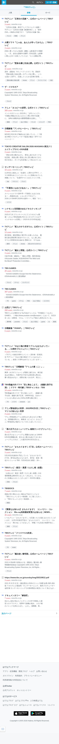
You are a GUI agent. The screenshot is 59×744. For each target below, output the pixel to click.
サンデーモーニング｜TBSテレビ (19, 167)
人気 (10, 13)
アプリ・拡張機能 (10, 671)
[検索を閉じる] (33, 2)
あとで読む (24, 122)
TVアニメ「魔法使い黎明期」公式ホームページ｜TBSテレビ (29, 555)
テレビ (9, 36)
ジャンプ (41, 122)
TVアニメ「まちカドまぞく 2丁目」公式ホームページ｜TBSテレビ (29, 448)
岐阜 (8, 244)
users (8, 24)
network (22, 401)
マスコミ (15, 181)
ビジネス (46, 301)
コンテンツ (25, 282)
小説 (51, 80)
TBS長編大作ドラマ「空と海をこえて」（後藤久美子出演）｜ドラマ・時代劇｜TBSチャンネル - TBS (29, 386)
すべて (47, 13)
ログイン (39, 2)
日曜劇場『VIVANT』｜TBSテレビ (20, 328)
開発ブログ (23, 671)
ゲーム (17, 282)
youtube (17, 321)
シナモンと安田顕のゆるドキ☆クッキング (23, 209)
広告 (8, 482)
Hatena (30, 721)
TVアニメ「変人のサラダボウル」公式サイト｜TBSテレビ (29, 228)
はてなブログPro (22, 701)
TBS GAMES (10, 268)
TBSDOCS (9, 488)
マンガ (33, 122)
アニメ (23, 36)
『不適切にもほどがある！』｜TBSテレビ (23, 188)
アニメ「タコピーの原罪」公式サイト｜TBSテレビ (27, 108)
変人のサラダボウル (34, 244)
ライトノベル (42, 80)
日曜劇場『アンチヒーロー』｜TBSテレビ (23, 128)
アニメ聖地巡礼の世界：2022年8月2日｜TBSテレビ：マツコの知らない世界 (28, 409)
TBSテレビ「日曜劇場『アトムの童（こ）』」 (25, 367)
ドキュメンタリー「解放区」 (17, 595)
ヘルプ (32, 671)
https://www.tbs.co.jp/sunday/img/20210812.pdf (27, 577)
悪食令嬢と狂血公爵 (13, 80)
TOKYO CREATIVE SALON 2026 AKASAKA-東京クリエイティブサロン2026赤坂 (28, 147)
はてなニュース (25, 705)
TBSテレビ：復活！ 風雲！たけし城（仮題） (24, 467)
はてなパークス (39, 705)
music (14, 547)
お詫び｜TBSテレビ (13, 307)
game (14, 301)
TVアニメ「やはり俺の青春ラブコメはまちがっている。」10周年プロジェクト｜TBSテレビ (27, 347)
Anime (25, 80)
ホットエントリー (24, 690)
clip (8, 181)
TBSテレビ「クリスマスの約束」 (19, 533)
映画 (16, 36)
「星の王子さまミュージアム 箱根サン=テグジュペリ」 (28, 429)
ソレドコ (51, 705)
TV (8, 301)
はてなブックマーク (11, 667)
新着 (28, 13)
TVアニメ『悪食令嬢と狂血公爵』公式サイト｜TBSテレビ (29, 64)
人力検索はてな (36, 701)
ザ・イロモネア (11, 87)
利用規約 (18, 676)
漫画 (8, 122)
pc (29, 401)
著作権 (9, 321)
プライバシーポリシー (33, 676)
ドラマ (9, 202)
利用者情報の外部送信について (15, 680)
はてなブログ (8, 701)
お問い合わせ (41, 671)
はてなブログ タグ (10, 705)
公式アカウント (9, 690)
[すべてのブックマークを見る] (31, 336)
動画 (54, 321)
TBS (49, 122)
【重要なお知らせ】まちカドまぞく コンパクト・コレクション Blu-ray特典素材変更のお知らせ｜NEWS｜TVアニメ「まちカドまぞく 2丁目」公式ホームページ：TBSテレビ (29, 511)
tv (49, 321)
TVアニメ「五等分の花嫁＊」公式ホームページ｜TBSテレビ (29, 20)
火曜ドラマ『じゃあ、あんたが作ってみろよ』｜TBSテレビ (29, 43)
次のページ (6, 613)
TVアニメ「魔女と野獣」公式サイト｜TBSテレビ (26, 250)
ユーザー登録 (51, 2)
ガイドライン (8, 676)
